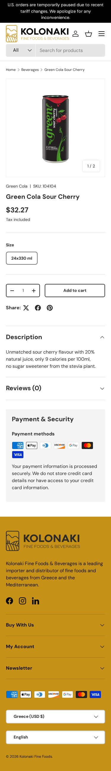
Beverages (30, 69)
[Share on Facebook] (38, 308)
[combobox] (55, 50)
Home (11, 69)
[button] (88, 33)
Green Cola (17, 186)
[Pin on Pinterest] (50, 308)
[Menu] (101, 33)
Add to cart (74, 290)
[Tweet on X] (26, 308)
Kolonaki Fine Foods (36, 756)
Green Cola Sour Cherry (64, 69)
